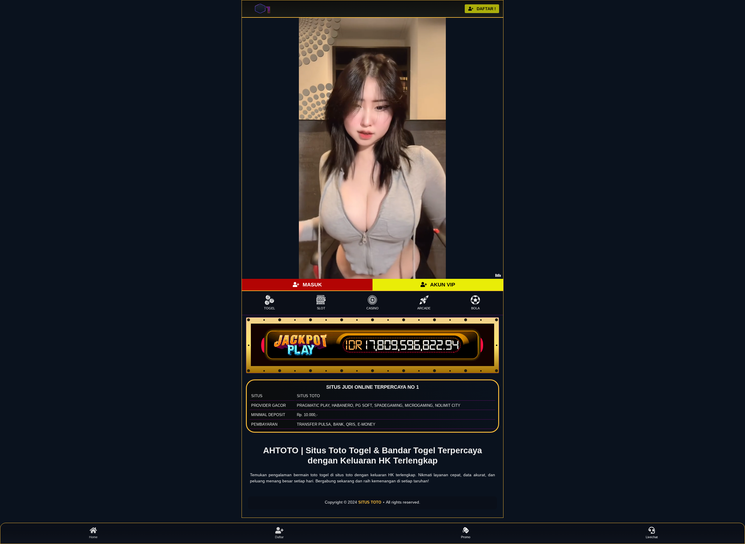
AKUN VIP (442, 285)
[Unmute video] (372, 148)
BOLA (475, 308)
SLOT (321, 308)
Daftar (279, 537)
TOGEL (269, 308)
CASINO (372, 308)
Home (93, 537)
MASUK (311, 285)
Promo (465, 537)
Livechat (652, 537)
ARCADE (423, 308)
